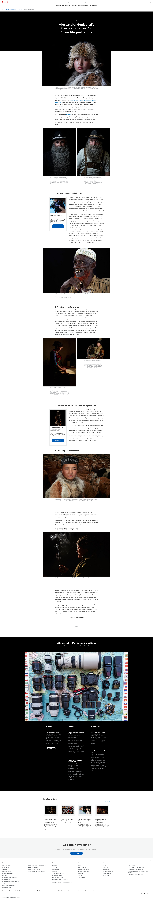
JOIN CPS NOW (58, 226)
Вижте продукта (51, 748)
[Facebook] (141, 894)
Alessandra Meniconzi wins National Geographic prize (50, 821)
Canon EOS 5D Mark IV (52, 732)
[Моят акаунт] (150, 2)
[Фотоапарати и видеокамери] (70, 5)
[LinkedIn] (144, 894)
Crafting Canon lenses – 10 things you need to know (85, 821)
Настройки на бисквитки (91, 890)
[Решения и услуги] (97, 5)
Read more (58, 440)
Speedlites (68, 114)
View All (106, 801)
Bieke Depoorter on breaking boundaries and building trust (102, 821)
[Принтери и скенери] (88, 5)
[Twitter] (147, 894)
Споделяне (76, 628)
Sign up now (76, 853)
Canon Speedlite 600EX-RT (99, 732)
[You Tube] (150, 894)
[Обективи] (76, 5)
